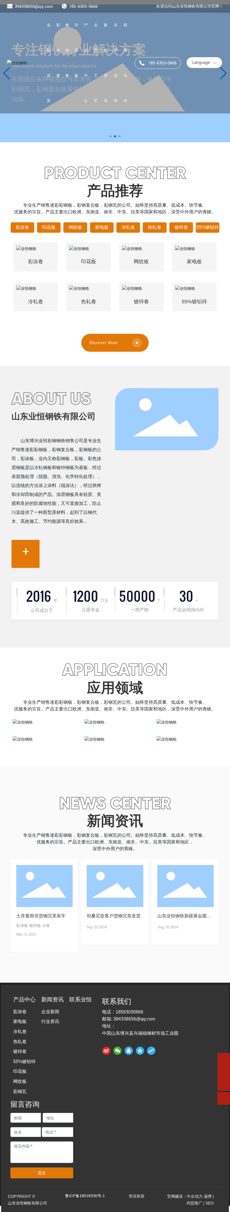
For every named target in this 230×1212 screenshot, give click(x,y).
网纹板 (75, 227)
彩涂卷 (22, 227)
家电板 (102, 227)
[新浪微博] (106, 1050)
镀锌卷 (181, 227)
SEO (210, 1203)
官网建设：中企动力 (185, 1196)
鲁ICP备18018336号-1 (85, 1196)
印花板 (49, 227)
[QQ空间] (140, 1050)
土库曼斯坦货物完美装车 (41, 915)
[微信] (117, 1050)
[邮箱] (223, 1059)
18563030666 (129, 1012)
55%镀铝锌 (207, 227)
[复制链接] (151, 1050)
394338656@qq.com (34, 6)
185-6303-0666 (83, 6)
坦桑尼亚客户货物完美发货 (114, 915)
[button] (110, 136)
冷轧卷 (128, 227)
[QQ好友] (129, 1050)
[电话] (223, 1072)
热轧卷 (154, 227)
